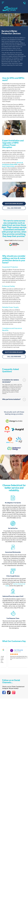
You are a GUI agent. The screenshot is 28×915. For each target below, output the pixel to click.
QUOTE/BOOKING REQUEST (14, 203)
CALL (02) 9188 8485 (14, 208)
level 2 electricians (8, 166)
